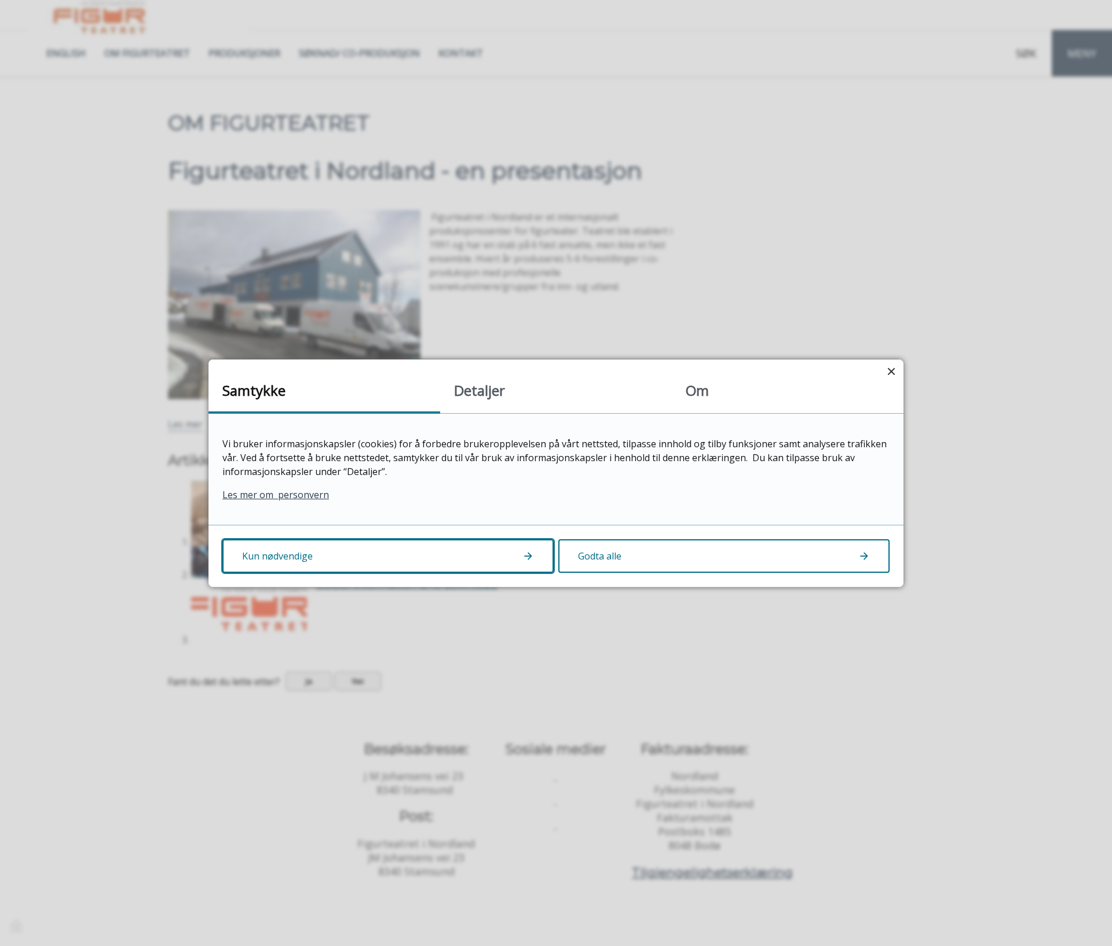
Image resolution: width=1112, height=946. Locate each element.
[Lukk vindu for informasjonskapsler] (891, 372)
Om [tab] (697, 390)
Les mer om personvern (275, 494)
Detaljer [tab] (479, 390)
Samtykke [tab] (254, 390)
